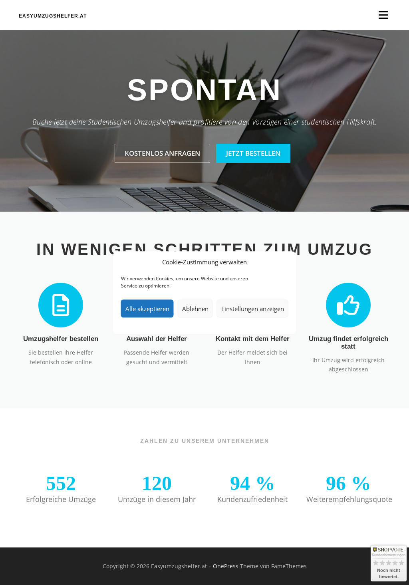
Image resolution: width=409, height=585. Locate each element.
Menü (383, 15)
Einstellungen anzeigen (252, 309)
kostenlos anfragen (162, 153)
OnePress (225, 566)
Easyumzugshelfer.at (53, 16)
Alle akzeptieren (147, 309)
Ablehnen (195, 309)
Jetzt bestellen (253, 153)
